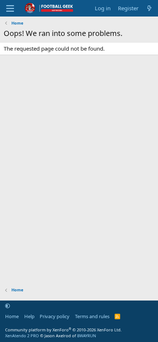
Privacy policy (54, 316)
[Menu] (10, 8)
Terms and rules (92, 316)
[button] (7, 306)
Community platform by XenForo (63, 329)
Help (29, 316)
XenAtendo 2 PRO (22, 335)
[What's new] (149, 8)
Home (12, 316)
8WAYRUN (86, 335)
